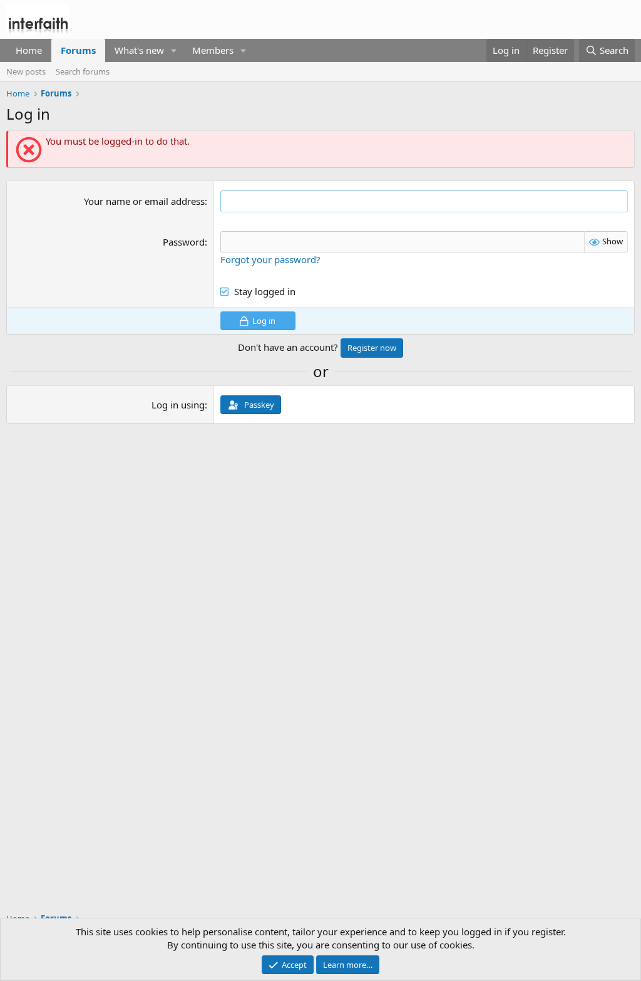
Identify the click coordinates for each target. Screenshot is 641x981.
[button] (174, 50)
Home (29, 50)
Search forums (83, 71)
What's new (139, 50)
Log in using (178, 404)
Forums (78, 50)
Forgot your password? (270, 259)
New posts (26, 71)
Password (184, 242)
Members (212, 50)
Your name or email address (144, 201)
